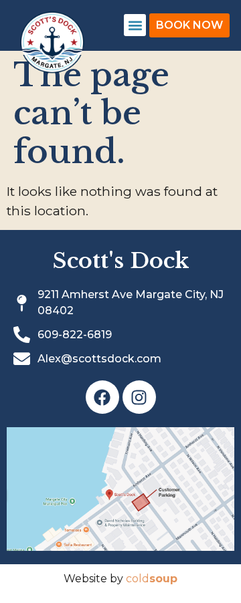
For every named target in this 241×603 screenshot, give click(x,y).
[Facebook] (102, 397)
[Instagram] (139, 397)
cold (151, 578)
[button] (135, 25)
